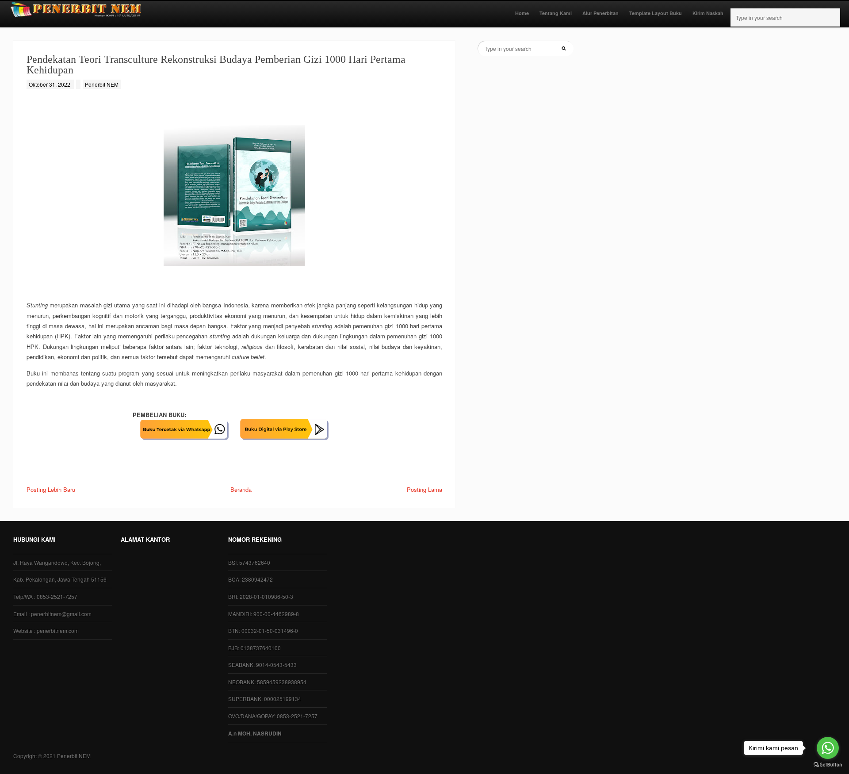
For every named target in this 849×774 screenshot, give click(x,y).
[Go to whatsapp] (828, 748)
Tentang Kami (555, 13)
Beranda (241, 489)
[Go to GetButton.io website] (828, 765)
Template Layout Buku (655, 13)
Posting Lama (424, 489)
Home (522, 13)
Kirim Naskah (707, 13)
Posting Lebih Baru (51, 489)
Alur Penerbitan (600, 13)
